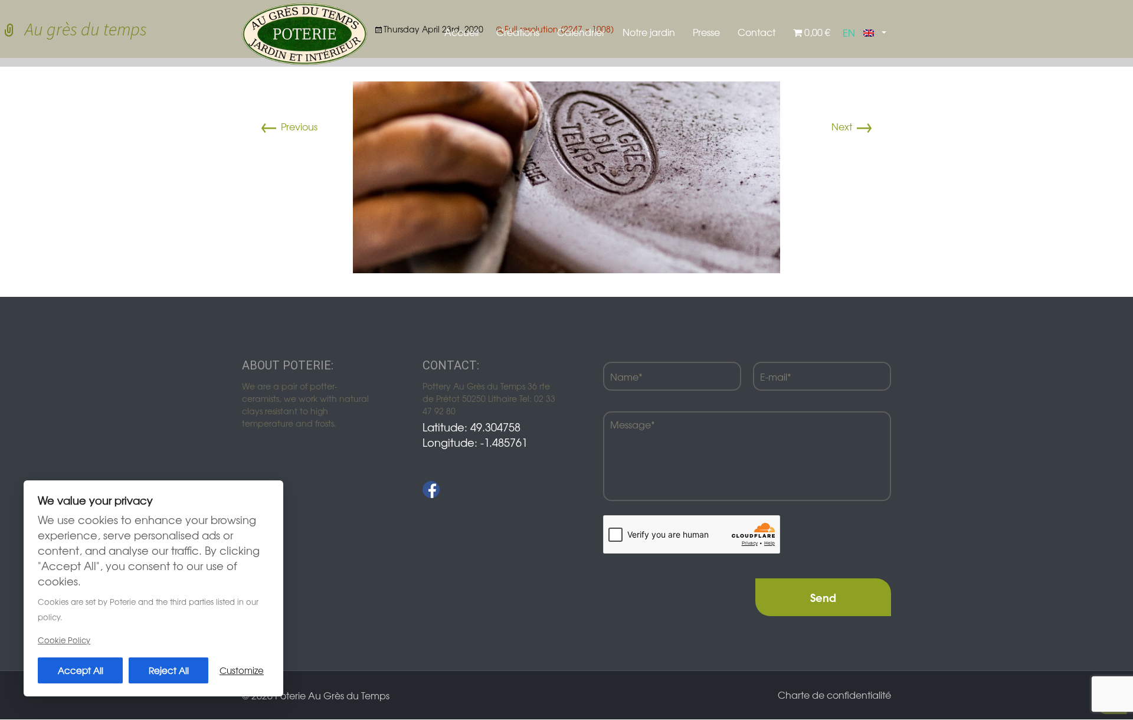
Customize (242, 670)
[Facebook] (431, 489)
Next (852, 126)
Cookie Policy (64, 640)
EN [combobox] (849, 32)
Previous (288, 126)
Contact (756, 32)
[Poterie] (304, 32)
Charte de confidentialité (834, 695)
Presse (706, 32)
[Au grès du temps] (566, 176)
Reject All (169, 670)
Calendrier (581, 32)
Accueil (461, 32)
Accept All (80, 670)
